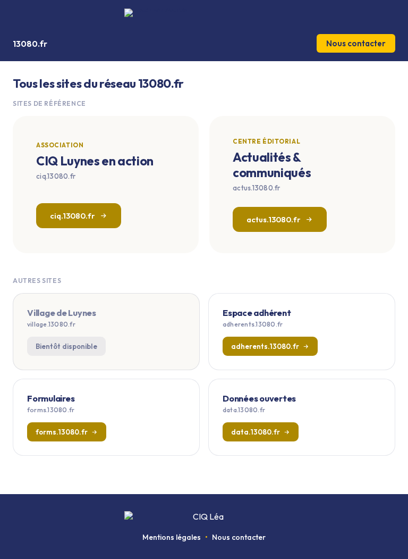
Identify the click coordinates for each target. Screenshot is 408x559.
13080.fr (30, 43)
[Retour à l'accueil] (204, 13)
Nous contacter (356, 43)
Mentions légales (171, 537)
